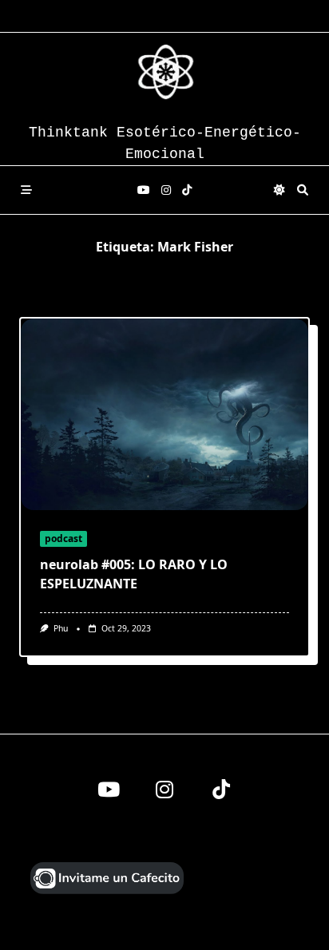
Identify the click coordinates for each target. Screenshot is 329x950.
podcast (63, 538)
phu (61, 628)
